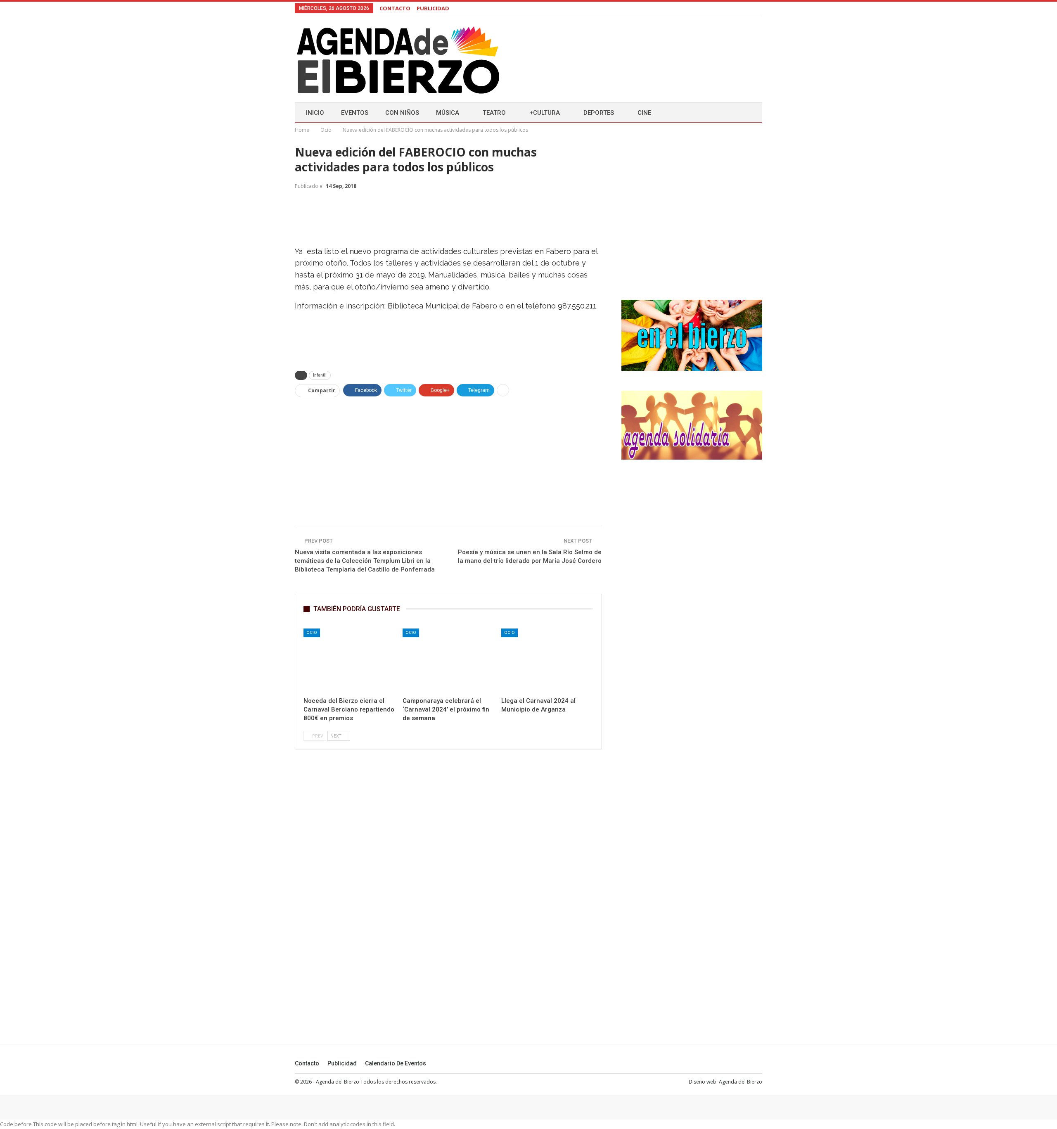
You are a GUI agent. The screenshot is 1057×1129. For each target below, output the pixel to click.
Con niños (402, 112)
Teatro (494, 112)
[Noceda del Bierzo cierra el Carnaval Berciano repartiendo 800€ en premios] (349, 661)
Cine (644, 112)
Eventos (354, 112)
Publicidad (342, 1063)
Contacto (307, 1063)
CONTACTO (394, 8)
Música (447, 112)
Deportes (598, 112)
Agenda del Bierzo (740, 1081)
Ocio (311, 632)
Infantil (320, 375)
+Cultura (544, 112)
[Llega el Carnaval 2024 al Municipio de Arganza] (547, 661)
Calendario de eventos (395, 1063)
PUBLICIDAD (433, 8)
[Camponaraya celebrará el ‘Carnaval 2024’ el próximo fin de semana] (448, 661)
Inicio (315, 112)
